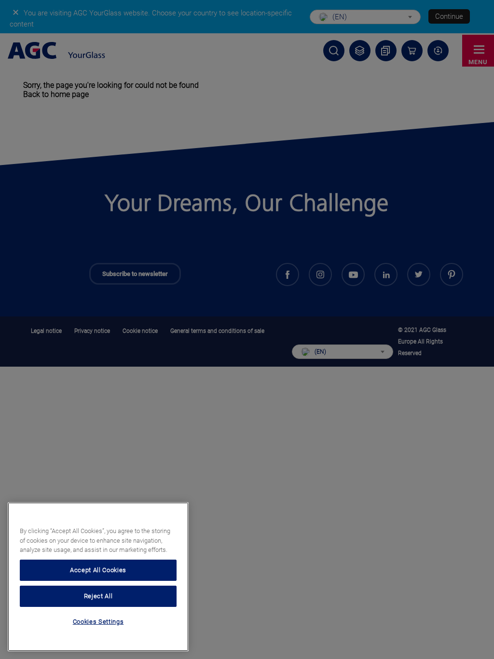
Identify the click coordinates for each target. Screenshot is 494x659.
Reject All (98, 596)
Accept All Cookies (98, 570)
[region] (98, 576)
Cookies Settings (98, 621)
